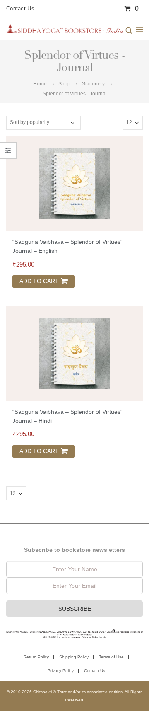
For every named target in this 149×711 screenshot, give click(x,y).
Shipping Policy (74, 657)
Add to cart (39, 281)
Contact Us (20, 8)
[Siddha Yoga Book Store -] (64, 28)
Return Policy (36, 657)
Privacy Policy (61, 670)
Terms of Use (111, 657)
